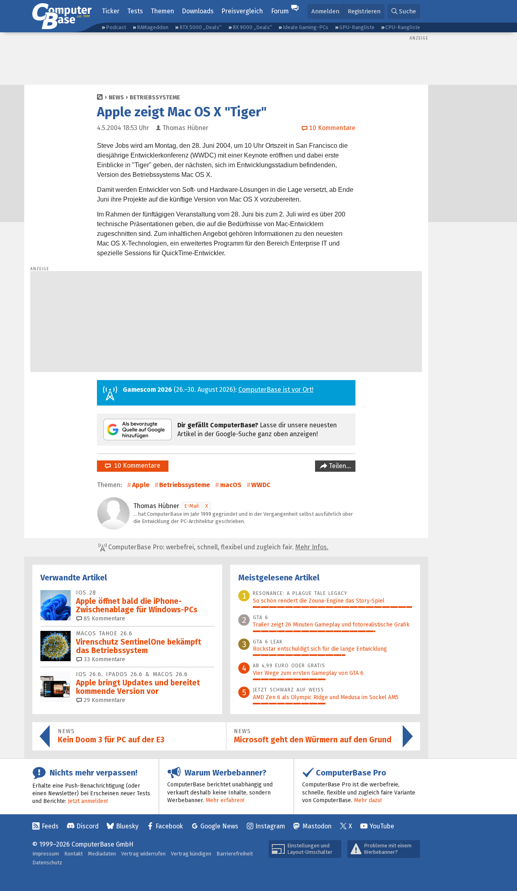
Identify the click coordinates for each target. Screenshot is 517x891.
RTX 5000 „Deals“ (200, 27)
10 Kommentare (135, 465)
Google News (219, 826)
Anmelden (325, 11)
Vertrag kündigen (191, 854)
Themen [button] (162, 11)
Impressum (45, 854)
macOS (231, 485)
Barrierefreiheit (234, 854)
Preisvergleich (242, 11)
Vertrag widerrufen (143, 854)
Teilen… (339, 466)
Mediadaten (102, 854)
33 (103, 659)
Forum (280, 11)
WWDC (261, 485)
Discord (87, 826)
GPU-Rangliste (356, 27)
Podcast (116, 27)
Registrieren (364, 11)
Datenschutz (47, 862)
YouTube (382, 826)
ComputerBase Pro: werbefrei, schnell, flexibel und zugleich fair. (217, 547)
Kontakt (73, 854)
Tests (135, 11)
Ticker (111, 11)
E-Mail (191, 506)
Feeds (50, 826)
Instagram (270, 826)
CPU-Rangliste (402, 27)
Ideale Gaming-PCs (305, 27)
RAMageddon (152, 27)
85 (103, 618)
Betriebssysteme (155, 97)
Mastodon (317, 826)
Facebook (169, 826)
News (116, 97)
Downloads (198, 11)
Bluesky (127, 826)
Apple (140, 485)
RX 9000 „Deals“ (252, 27)
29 (103, 700)
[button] (403, 11)
